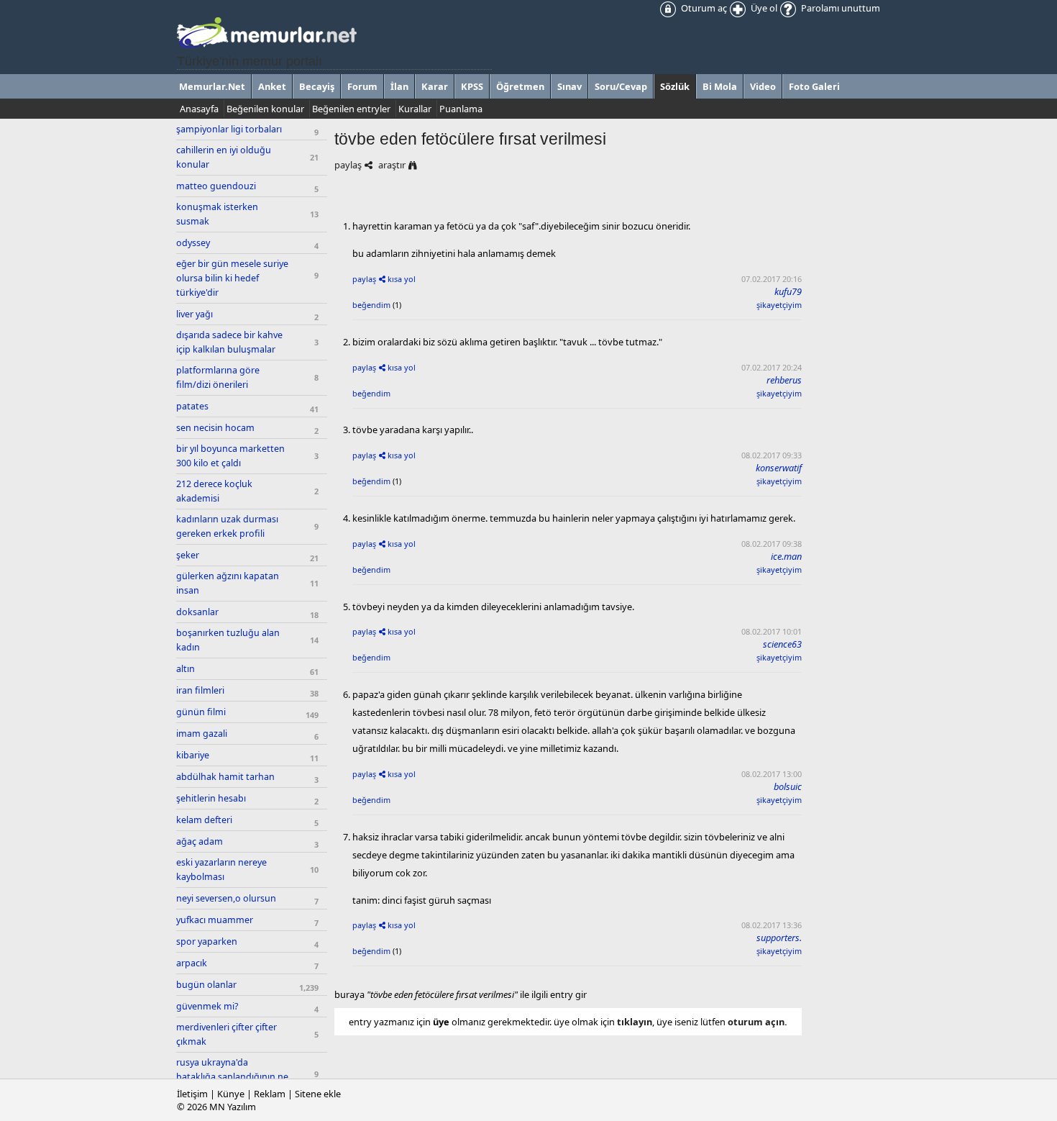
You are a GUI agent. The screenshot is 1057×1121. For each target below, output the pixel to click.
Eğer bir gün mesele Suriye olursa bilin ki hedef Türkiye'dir (232, 278)
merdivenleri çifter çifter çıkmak (226, 1034)
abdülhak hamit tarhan (225, 777)
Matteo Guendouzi (216, 186)
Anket (272, 86)
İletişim (192, 1093)
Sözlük (675, 86)
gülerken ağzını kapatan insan (227, 583)
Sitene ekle (318, 1093)
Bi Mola (720, 86)
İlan (399, 86)
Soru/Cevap (621, 86)
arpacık (191, 963)
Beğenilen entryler (351, 108)
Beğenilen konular (265, 108)
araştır (392, 164)
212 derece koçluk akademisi (214, 491)
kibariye (192, 755)
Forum (362, 86)
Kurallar (414, 108)
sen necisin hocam (215, 428)
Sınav (569, 86)
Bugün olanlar (206, 985)
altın (185, 669)
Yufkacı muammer (214, 920)
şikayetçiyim (779, 304)
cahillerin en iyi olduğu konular (223, 157)
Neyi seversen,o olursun (226, 898)
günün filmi (201, 712)
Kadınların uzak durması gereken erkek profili (227, 526)
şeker (187, 555)
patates (192, 406)
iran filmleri (200, 690)
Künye (230, 1093)
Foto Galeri (814, 86)
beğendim (371, 304)
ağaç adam (199, 841)
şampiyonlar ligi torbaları (229, 129)
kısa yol (402, 278)
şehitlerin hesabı (211, 798)
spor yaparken (206, 941)
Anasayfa (199, 108)
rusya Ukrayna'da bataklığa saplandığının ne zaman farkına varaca (232, 1076)
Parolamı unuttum (839, 7)
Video (763, 86)
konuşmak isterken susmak (217, 214)
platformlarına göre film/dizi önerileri (218, 377)
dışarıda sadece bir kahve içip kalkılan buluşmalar (229, 342)
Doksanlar (197, 612)
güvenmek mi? (207, 1006)
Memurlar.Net (212, 86)
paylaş (348, 164)
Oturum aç (703, 7)
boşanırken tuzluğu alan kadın (228, 640)
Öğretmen (520, 86)
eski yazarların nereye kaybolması (221, 869)
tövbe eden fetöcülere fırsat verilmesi (470, 139)
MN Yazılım (232, 1106)
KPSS (472, 86)
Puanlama (460, 108)
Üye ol (763, 7)
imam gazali (201, 733)
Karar (434, 86)
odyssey (193, 243)
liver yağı (194, 314)
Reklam (269, 1093)
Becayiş (316, 86)
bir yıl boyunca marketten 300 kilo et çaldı (230, 455)
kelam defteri (204, 820)
